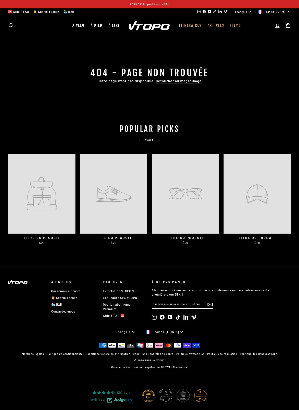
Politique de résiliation (222, 353)
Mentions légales (33, 353)
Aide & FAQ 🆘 (113, 315)
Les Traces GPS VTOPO (120, 298)
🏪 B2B (68, 11)
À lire (114, 25)
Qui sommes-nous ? (65, 291)
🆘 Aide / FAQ (18, 11)
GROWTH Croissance (174, 367)
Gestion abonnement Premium (118, 307)
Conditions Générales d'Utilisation (108, 353)
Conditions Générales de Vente (153, 353)
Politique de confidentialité (65, 353)
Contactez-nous (63, 311)
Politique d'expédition (190, 353)
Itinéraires (190, 25)
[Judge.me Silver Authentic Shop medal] (165, 395)
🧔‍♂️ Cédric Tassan (46, 11)
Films (235, 25)
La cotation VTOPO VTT (120, 291)
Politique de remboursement (258, 353)
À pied (97, 25)
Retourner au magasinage (179, 81)
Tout (149, 140)
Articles (216, 25)
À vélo (78, 25)
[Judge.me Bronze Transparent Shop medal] (200, 395)
